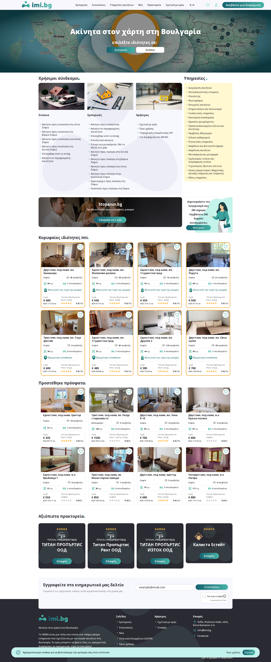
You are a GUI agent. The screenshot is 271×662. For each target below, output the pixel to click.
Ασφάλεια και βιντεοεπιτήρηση (205, 146)
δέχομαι (248, 652)
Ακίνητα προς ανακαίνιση (105, 124)
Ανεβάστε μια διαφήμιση (243, 5)
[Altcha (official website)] (224, 596)
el (193, 4)
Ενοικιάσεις (98, 4)
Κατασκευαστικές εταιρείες (203, 92)
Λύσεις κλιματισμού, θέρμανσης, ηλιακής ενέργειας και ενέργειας (206, 172)
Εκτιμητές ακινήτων (199, 104)
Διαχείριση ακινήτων (200, 87)
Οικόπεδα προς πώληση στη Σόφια (110, 188)
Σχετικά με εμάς (175, 4)
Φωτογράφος (195, 100)
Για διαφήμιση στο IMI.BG (153, 137)
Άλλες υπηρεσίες (197, 177)
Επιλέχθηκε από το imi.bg (56, 153)
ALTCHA (223, 600)
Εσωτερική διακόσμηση (201, 117)
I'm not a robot (215, 596)
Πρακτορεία (154, 4)
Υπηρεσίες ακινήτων (122, 4)
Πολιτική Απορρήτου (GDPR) (135, 638)
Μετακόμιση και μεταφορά (203, 154)
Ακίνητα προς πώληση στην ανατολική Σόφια (106, 175)
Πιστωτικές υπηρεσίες (200, 141)
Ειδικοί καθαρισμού (199, 137)
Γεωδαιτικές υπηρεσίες (201, 113)
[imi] (53, 621)
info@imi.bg (204, 630)
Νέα (140, 4)
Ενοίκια (150, 50)
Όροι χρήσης (146, 128)
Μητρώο (198, 228)
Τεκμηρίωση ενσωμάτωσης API (156, 132)
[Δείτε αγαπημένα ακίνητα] (208, 5)
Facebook (202, 635)
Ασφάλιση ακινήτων (199, 150)
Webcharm (226, 657)
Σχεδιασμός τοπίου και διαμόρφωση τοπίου (201, 160)
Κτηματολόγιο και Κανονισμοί (205, 109)
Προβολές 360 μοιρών (200, 133)
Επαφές (62, 561)
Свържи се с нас (110, 220)
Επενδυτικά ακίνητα (102, 140)
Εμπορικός (81, 4)
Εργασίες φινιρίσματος (201, 121)
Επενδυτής (194, 96)
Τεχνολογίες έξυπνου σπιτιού (205, 166)
